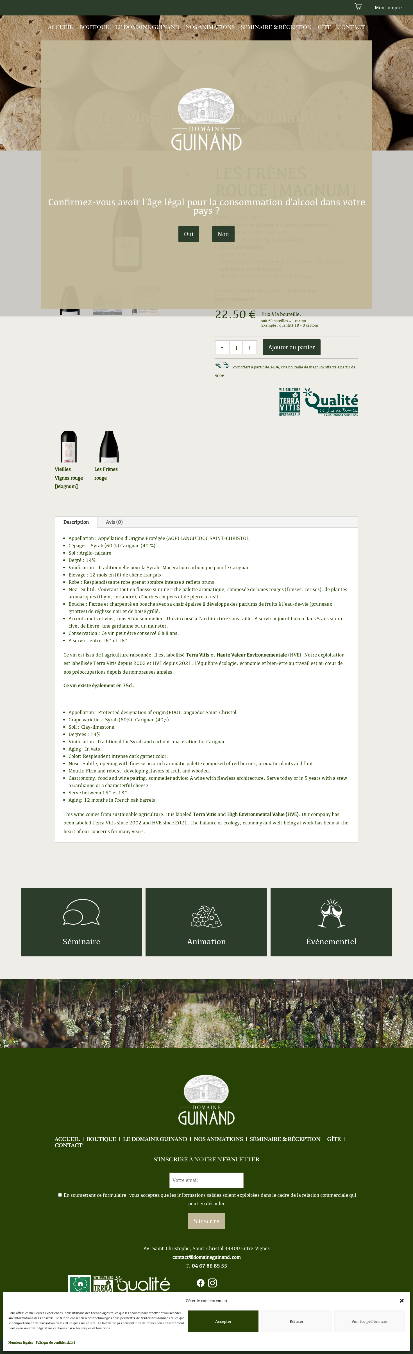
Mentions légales (20, 1342)
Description (76, 522)
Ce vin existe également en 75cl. (99, 685)
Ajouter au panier (291, 347)
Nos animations (210, 27)
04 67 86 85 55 (209, 1265)
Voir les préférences (369, 1321)
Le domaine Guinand (147, 27)
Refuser (296, 1321)
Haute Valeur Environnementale (252, 654)
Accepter (223, 1321)
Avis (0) (114, 522)
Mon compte (388, 7)
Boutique (94, 27)
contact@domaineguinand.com (207, 1257)
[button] (402, 1300)
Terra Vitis (197, 654)
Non (223, 233)
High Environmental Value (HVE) (263, 814)
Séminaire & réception (276, 27)
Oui (188, 233)
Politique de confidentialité (55, 1342)
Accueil (60, 27)
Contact (351, 27)
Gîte (324, 27)
